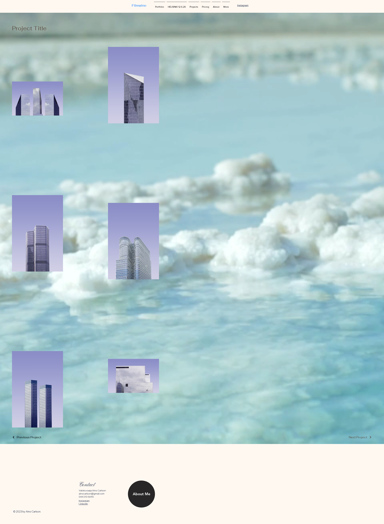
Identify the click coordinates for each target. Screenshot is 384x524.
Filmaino (139, 5)
